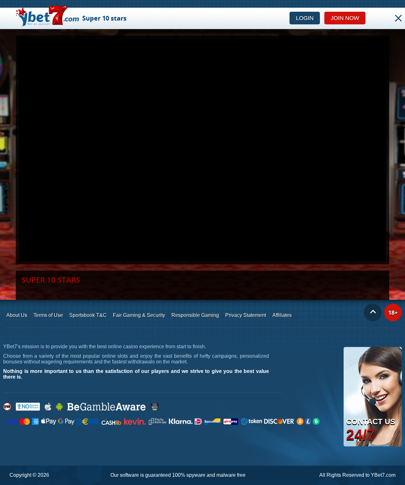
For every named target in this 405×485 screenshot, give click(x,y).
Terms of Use (48, 315)
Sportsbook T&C (88, 315)
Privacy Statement (245, 315)
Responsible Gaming (195, 315)
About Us (16, 315)
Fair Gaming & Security (139, 315)
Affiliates (282, 315)
